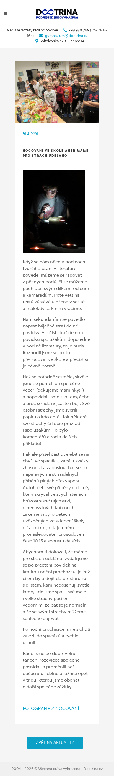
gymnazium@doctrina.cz (66, 36)
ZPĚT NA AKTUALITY (55, 743)
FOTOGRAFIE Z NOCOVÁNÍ (51, 709)
